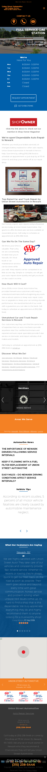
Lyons (40, 431)
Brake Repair (24, 408)
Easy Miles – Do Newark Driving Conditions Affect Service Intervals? (22, 477)
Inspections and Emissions (13, 370)
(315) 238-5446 (30, 153)
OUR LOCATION (36, 42)
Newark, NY (23, 552)
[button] (23, 652)
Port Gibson (24, 431)
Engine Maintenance (23, 364)
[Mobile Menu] (44, 8)
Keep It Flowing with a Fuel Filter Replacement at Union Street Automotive (20, 464)
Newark (14, 431)
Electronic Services (18, 361)
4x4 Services (7, 358)
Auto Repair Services (23, 713)
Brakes (26, 358)
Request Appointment (23, 98)
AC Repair (17, 358)
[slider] (23, 623)
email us (16, 348)
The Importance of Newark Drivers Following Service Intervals (19, 452)
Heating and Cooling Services (22, 367)
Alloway (33, 431)
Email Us (23, 724)
